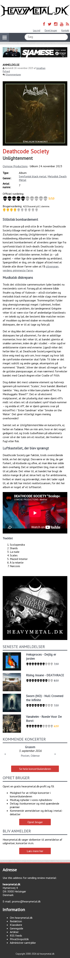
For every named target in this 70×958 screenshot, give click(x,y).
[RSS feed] (67, 24)
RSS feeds (16, 935)
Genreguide (16, 928)
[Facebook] (44, 24)
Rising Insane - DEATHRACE (45, 675)
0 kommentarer (13, 74)
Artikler (14, 932)
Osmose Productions (15, 166)
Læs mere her (35, 851)
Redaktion (16, 921)
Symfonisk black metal (32, 176)
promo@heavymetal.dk (26, 901)
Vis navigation (4, 37)
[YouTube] (61, 24)
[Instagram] (55, 24)
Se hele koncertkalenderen (35, 769)
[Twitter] (50, 24)
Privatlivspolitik (19, 939)
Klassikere (16, 925)
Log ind (36, 30)
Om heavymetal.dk (21, 917)
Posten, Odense (30, 755)
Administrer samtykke (23, 942)
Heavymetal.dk (35, 11)
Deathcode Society (26, 151)
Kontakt (65, 30)
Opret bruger (51, 30)
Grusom (30, 747)
